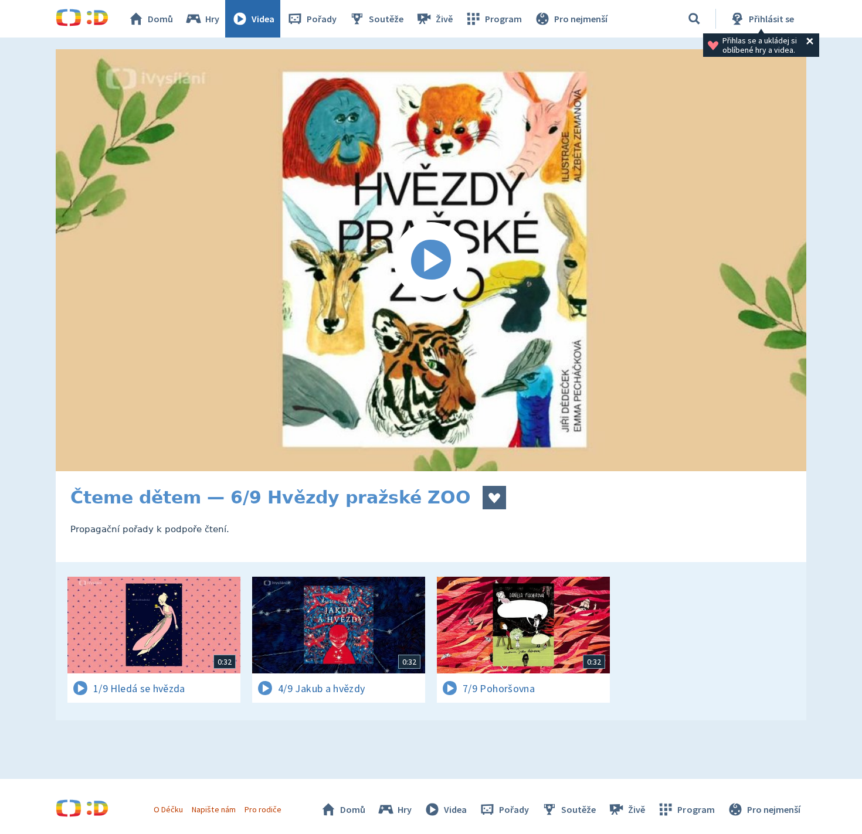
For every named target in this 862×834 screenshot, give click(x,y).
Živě (444, 19)
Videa (263, 19)
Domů (160, 19)
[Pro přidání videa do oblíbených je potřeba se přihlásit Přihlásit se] (494, 497)
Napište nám (213, 809)
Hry (212, 19)
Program (503, 19)
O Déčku (168, 809)
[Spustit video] (431, 260)
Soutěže (386, 19)
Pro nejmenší (581, 19)
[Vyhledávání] (694, 19)
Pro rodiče (263, 809)
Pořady (322, 19)
